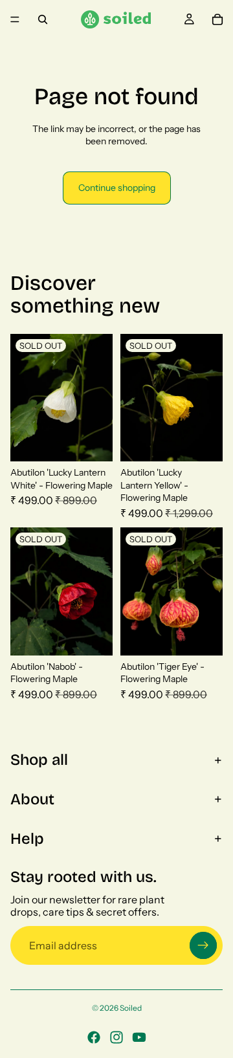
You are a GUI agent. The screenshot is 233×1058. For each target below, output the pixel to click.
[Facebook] (94, 1037)
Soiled (131, 1008)
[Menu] (15, 19)
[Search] (42, 19)
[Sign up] (203, 945)
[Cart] (217, 19)
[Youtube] (139, 1037)
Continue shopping (116, 187)
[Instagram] (116, 1037)
